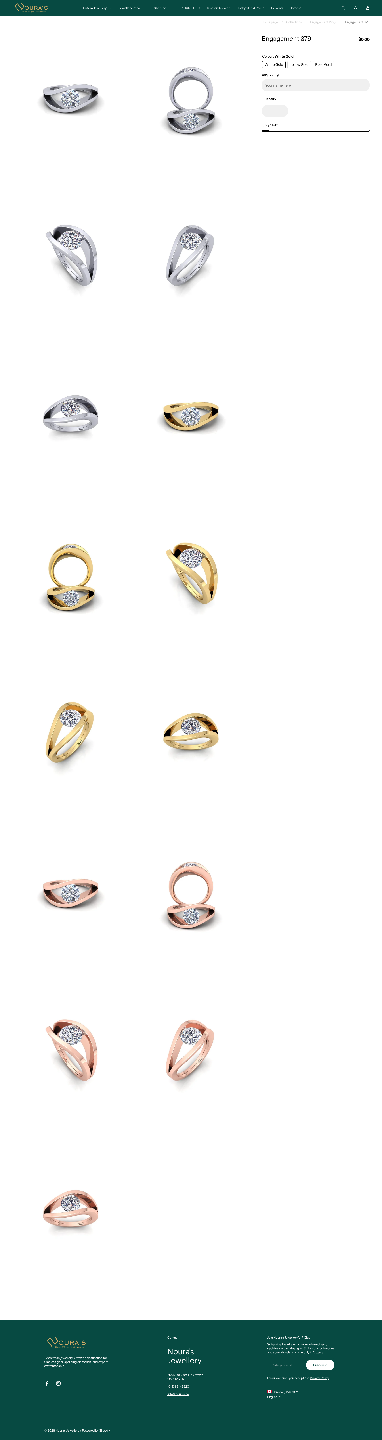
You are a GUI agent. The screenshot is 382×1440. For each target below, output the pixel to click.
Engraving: (271, 74)
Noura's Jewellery (67, 1430)
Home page (270, 22)
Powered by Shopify (96, 1430)
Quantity (269, 99)
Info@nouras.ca (178, 1394)
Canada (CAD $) (283, 1392)
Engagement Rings (323, 22)
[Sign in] (355, 8)
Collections (294, 22)
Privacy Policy (319, 1378)
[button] (368, 8)
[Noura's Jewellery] (31, 8)
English (272, 1397)
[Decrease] (266, 111)
